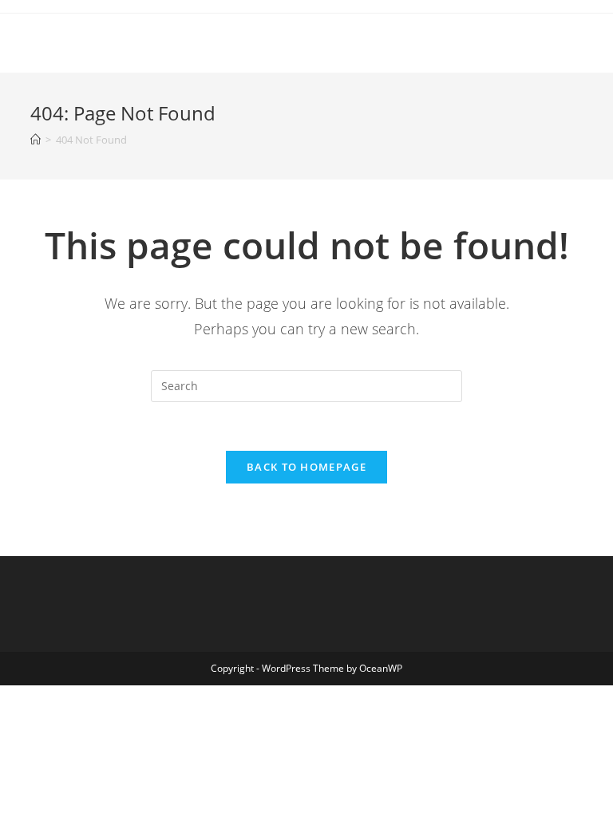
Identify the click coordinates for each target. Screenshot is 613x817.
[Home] (35, 139)
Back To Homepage (306, 467)
